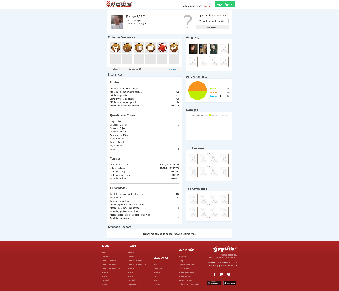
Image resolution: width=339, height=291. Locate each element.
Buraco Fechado (109, 264)
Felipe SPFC (135, 17)
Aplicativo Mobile (186, 264)
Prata (156, 280)
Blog (181, 260)
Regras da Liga (134, 284)
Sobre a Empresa (186, 272)
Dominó (105, 280)
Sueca (104, 284)
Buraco (105, 252)
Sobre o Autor (185, 276)
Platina (157, 272)
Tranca (105, 272)
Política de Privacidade (189, 284)
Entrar (207, 6)
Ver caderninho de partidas (212, 21)
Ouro (156, 276)
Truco (104, 276)
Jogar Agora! (224, 4)
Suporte (182, 256)
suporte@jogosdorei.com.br (221, 265)
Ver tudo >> (174, 69)
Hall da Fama (185, 268)
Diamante (158, 268)
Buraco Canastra (109, 260)
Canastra (106, 256)
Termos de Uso (185, 280)
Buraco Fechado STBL (111, 268)
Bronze (157, 284)
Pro (155, 264)
